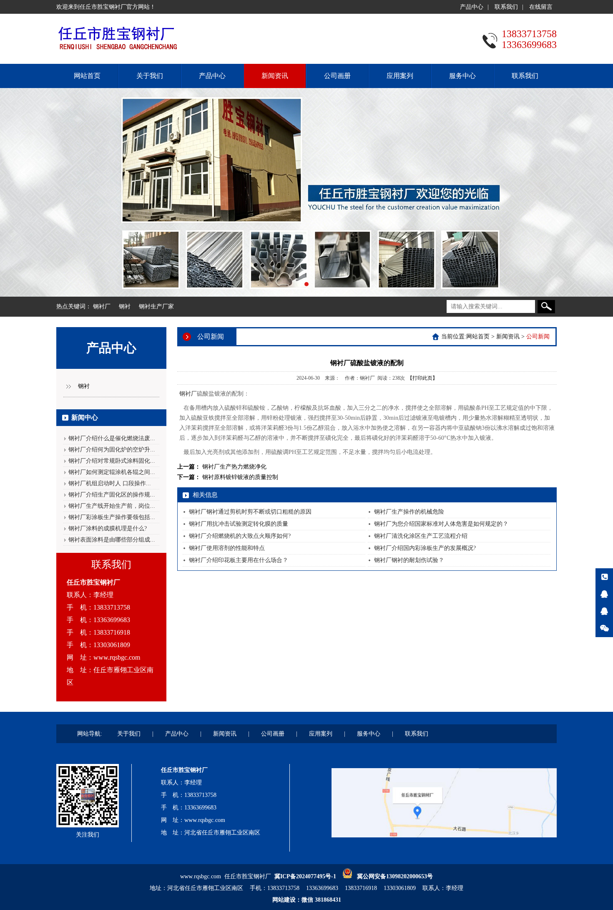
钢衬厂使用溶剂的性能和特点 (227, 548)
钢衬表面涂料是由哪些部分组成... (111, 540)
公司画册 (337, 75)
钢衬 (125, 306)
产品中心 (471, 7)
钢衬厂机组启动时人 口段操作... (109, 483)
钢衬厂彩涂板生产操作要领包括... (111, 517)
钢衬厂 (102, 306)
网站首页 (87, 75)
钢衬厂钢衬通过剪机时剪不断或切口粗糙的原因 (250, 512)
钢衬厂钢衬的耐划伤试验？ (409, 560)
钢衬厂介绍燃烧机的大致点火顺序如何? (240, 536)
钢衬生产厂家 (156, 306)
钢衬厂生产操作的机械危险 (409, 512)
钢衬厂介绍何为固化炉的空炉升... (111, 449)
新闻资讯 (274, 75)
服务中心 (462, 75)
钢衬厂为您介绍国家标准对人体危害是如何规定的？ (441, 524)
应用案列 (400, 75)
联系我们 (506, 7)
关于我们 (149, 75)
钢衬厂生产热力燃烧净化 (234, 467)
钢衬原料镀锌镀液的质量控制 (240, 477)
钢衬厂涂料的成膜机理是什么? (107, 528)
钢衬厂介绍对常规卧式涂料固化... (111, 461)
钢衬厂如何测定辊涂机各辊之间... (111, 472)
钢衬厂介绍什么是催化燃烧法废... (111, 438)
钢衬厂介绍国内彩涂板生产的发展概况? (425, 548)
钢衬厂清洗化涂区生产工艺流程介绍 (420, 536)
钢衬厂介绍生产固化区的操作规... (111, 495)
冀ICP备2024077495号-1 (305, 876)
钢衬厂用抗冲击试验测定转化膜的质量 (238, 524)
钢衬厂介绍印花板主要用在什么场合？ (238, 560)
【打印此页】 (422, 378)
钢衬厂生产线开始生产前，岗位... (111, 506)
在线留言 (541, 7)
